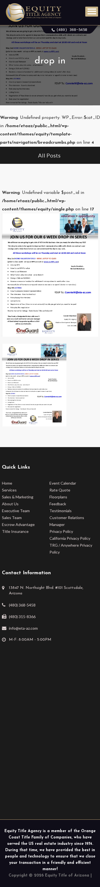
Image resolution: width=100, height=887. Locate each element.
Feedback (57, 503)
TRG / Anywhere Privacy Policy (70, 548)
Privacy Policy (61, 531)
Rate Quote (59, 490)
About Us (10, 503)
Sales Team (12, 517)
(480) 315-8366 (22, 616)
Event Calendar (62, 483)
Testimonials (60, 510)
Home (7, 483)
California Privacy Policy (69, 538)
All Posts (49, 155)
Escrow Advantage (18, 524)
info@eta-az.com (23, 628)
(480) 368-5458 (71, 29)
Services (9, 490)
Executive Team (16, 510)
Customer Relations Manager (66, 521)
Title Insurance (15, 531)
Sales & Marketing (17, 497)
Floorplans (58, 497)
